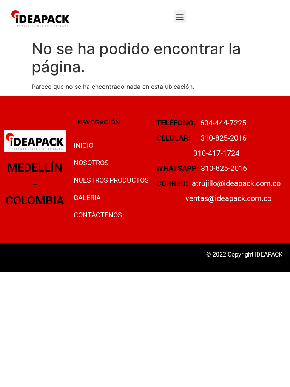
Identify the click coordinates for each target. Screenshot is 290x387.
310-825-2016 (224, 137)
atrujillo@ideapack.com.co (236, 183)
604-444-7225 (223, 122)
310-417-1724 (216, 153)
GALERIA (87, 197)
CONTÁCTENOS (98, 215)
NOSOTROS (91, 163)
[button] (180, 16)
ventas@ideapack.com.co (228, 198)
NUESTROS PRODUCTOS (111, 180)
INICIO (83, 145)
